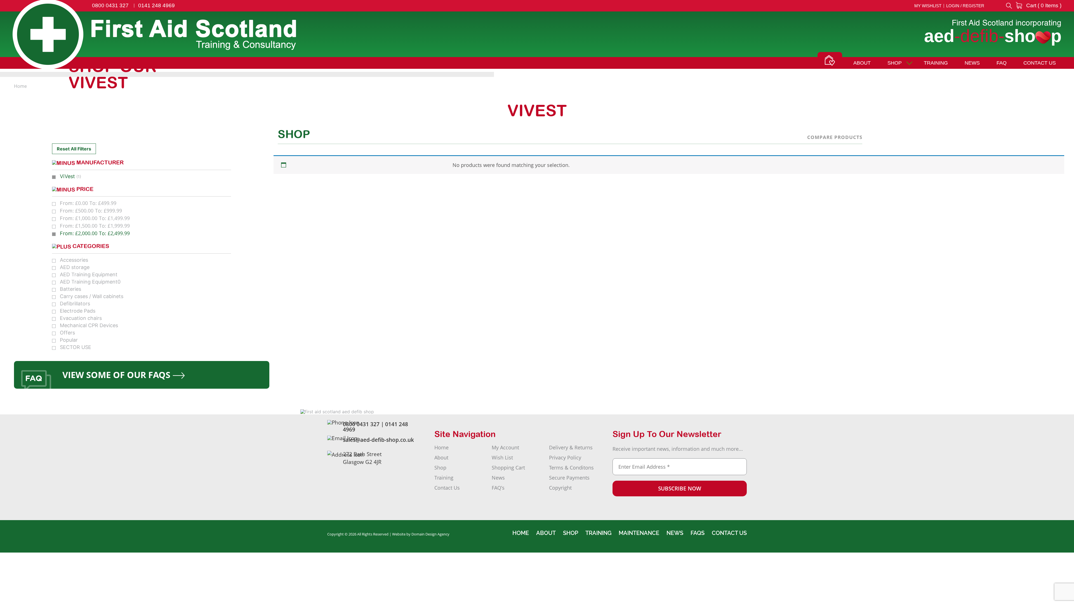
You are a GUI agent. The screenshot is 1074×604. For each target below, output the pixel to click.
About (862, 63)
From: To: (88, 203)
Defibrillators (75, 303)
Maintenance (639, 533)
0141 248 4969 (156, 6)
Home (441, 447)
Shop (894, 63)
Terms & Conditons (571, 467)
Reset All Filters (74, 149)
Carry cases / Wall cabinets (91, 296)
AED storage (75, 267)
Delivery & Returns (571, 447)
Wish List (502, 457)
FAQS (698, 533)
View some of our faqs (117, 375)
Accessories (74, 260)
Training (936, 63)
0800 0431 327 (110, 6)
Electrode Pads (77, 311)
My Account (505, 447)
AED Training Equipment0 (90, 282)
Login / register (965, 6)
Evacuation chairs (81, 318)
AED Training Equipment (88, 274)
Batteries (70, 289)
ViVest (67, 176)
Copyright (560, 487)
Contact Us (1039, 63)
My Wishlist (927, 6)
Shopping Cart (508, 467)
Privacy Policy (565, 457)
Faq (1002, 63)
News (972, 63)
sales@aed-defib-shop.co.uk (378, 439)
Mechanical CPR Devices (89, 325)
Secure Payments (569, 477)
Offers (67, 333)
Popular (69, 340)
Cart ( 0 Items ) (1043, 5)
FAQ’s (498, 487)
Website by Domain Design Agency (420, 534)
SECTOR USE (75, 347)
